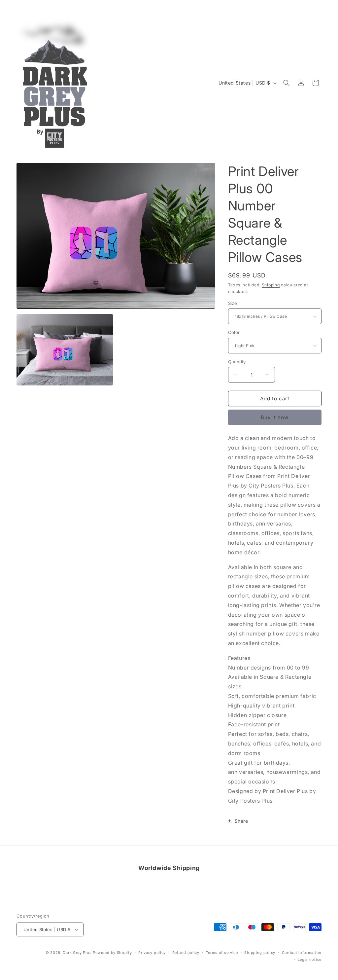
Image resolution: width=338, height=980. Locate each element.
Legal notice (309, 959)
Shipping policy (259, 952)
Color (234, 332)
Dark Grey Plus (77, 952)
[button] (286, 83)
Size (232, 303)
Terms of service (222, 952)
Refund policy (185, 952)
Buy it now (274, 417)
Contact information (301, 952)
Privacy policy (152, 952)
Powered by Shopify (112, 952)
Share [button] (241, 821)
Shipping (271, 284)
